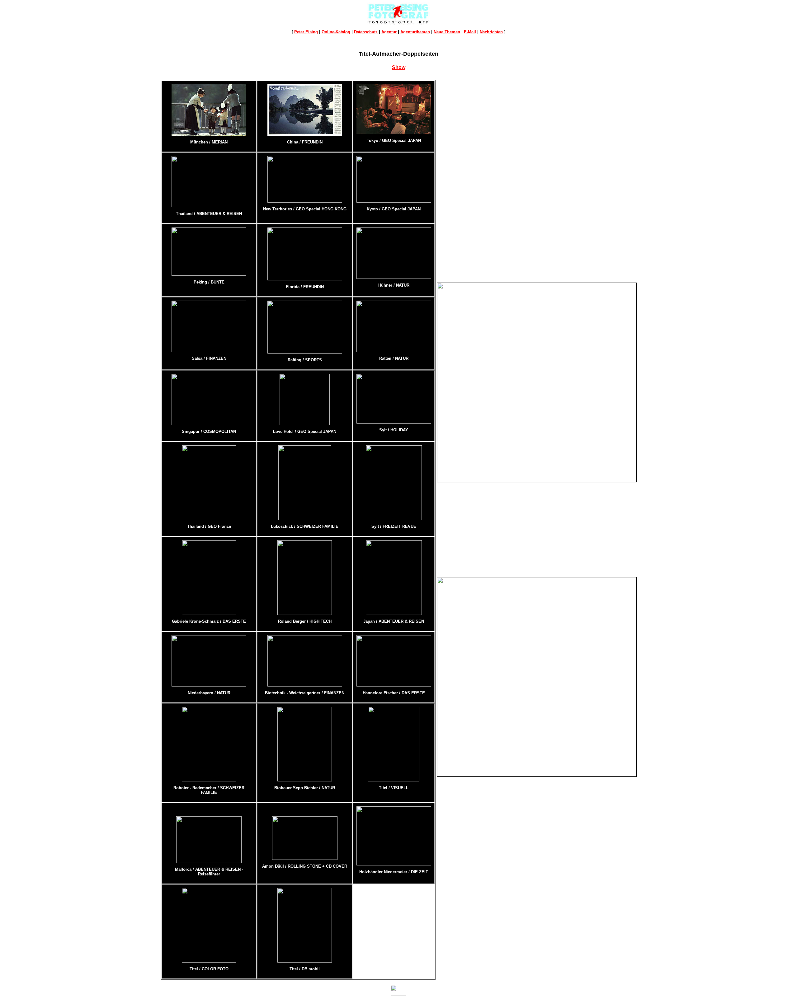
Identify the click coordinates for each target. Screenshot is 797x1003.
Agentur (389, 32)
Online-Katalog (336, 32)
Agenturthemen (415, 32)
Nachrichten (491, 32)
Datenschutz (366, 32)
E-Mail (470, 32)
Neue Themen (447, 32)
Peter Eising (306, 32)
